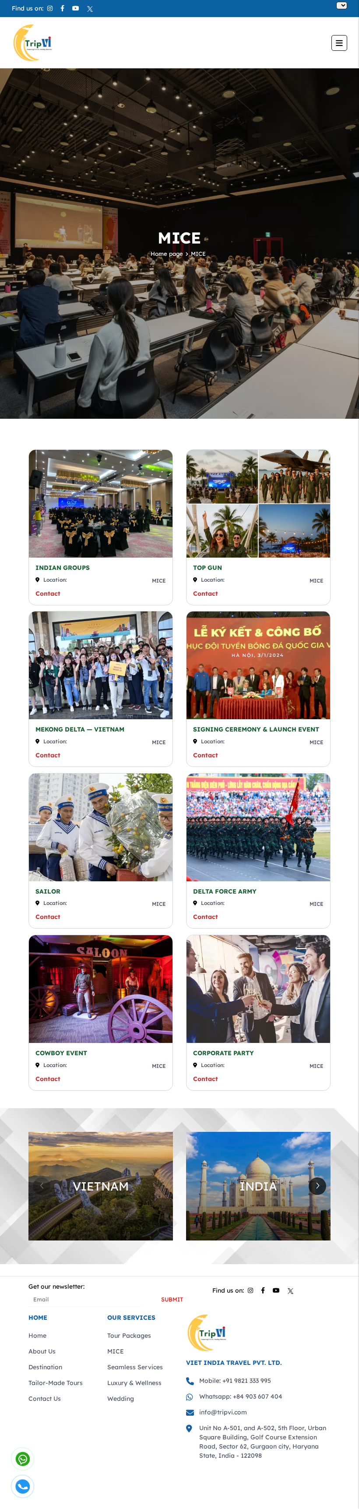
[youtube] (75, 8)
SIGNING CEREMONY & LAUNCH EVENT (256, 729)
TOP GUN (207, 568)
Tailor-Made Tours (55, 1383)
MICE (198, 253)
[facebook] (62, 8)
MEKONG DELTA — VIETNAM (79, 729)
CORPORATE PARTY (223, 1053)
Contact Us (44, 1399)
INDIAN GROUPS (62, 568)
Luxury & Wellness (134, 1383)
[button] (317, 1186)
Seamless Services (135, 1367)
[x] (90, 8)
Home (37, 1335)
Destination (45, 1367)
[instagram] (50, 8)
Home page (167, 253)
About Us (42, 1351)
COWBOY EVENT (61, 1053)
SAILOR (47, 891)
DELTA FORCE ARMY (225, 891)
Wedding (120, 1399)
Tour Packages (129, 1335)
